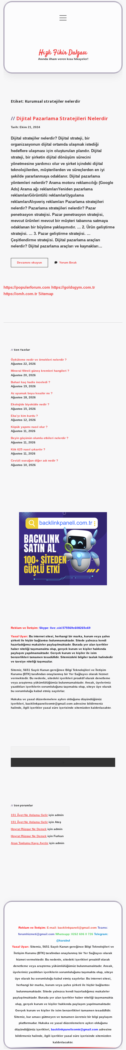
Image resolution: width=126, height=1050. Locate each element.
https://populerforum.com (27, 287)
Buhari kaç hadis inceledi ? (30, 382)
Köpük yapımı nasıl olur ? (29, 426)
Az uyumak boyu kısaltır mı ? (31, 393)
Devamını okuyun (32, 264)
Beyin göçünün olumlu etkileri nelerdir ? (39, 438)
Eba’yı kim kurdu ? (24, 415)
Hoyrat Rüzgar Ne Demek (29, 829)
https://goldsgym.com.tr (73, 287)
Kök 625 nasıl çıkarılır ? (28, 449)
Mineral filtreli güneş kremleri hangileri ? (40, 370)
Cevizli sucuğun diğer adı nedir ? (34, 460)
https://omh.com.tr (20, 294)
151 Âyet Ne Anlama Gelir (29, 815)
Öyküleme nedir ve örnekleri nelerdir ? (39, 359)
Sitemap (45, 294)
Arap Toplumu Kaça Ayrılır (29, 843)
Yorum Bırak (68, 262)
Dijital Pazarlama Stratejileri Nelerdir (62, 118)
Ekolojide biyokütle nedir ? (30, 404)
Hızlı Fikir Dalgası (63, 52)
